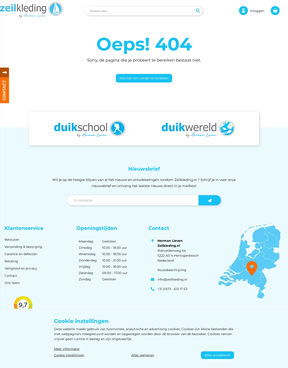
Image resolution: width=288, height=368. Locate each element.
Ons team (12, 283)
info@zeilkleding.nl (172, 279)
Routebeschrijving (172, 270)
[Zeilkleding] (31, 10)
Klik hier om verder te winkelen (144, 78)
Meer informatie (66, 349)
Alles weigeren (142, 355)
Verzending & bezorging (23, 247)
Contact (10, 276)
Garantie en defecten (20, 254)
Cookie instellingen (69, 355)
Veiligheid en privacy (20, 268)
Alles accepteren (217, 355)
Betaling (11, 261)
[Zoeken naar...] (197, 10)
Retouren (11, 240)
